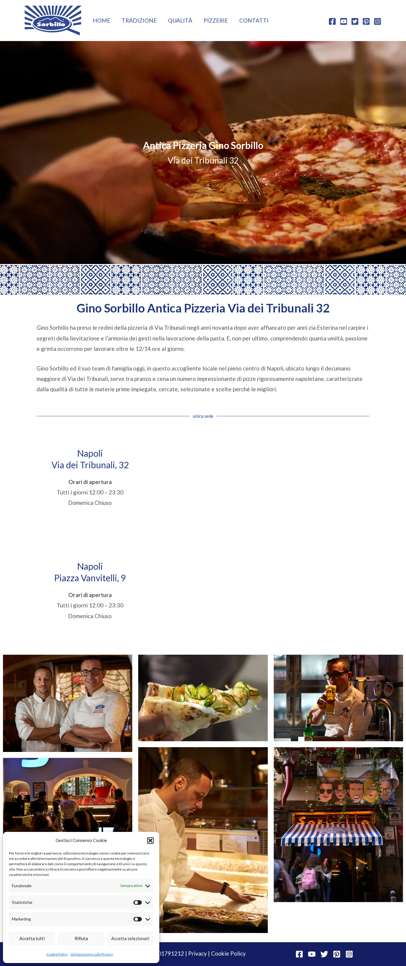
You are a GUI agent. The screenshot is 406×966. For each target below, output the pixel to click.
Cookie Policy (57, 954)
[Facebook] (332, 21)
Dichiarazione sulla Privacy (92, 954)
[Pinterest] (366, 21)
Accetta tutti (32, 938)
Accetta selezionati (130, 938)
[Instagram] (377, 21)
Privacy (197, 953)
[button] (150, 841)
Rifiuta (81, 938)
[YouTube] (343, 21)
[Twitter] (355, 21)
